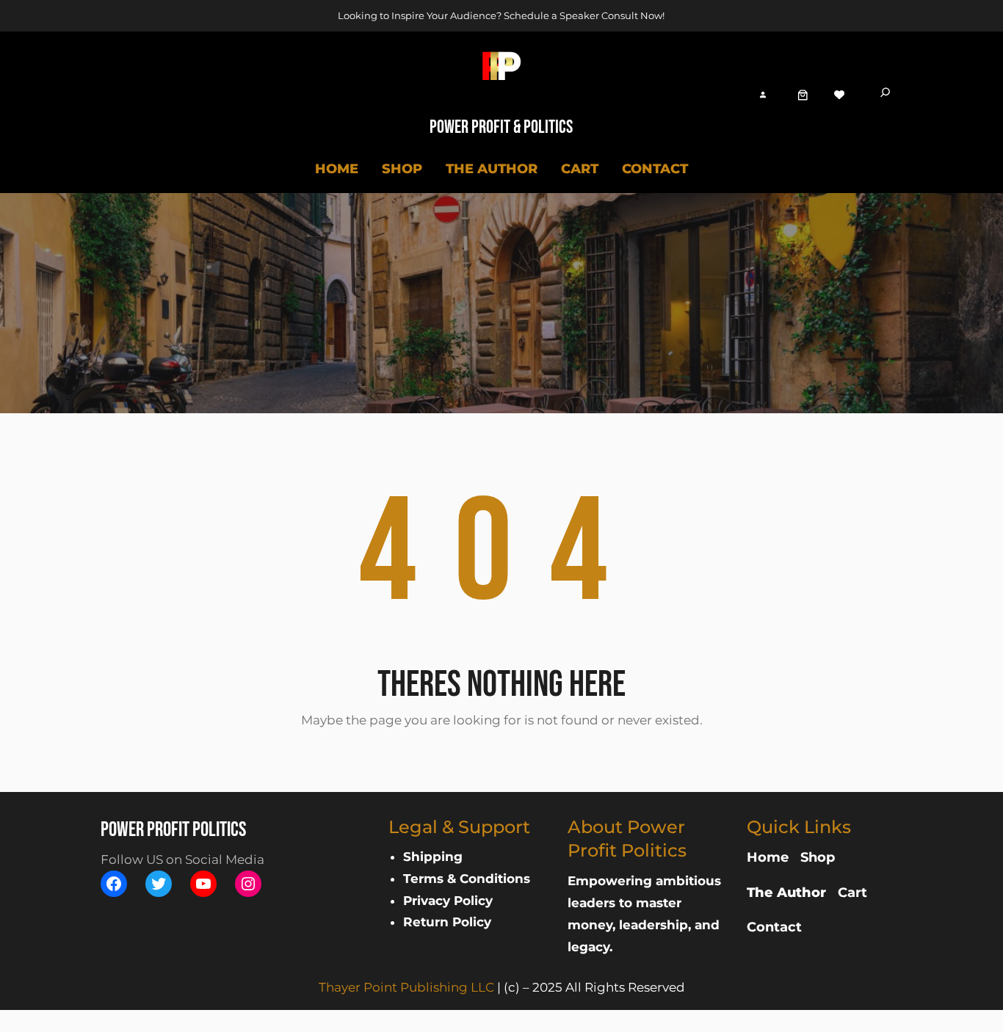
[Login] (762, 95)
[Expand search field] (885, 94)
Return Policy (447, 922)
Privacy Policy (448, 900)
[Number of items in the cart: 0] (802, 95)
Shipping (433, 856)
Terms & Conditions (466, 878)
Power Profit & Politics (501, 127)
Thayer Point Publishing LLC (406, 987)
